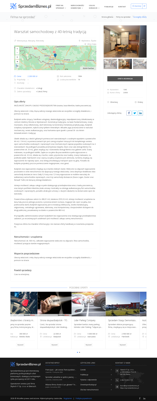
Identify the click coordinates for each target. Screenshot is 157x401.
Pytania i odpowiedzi (88, 379)
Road (17, 66)
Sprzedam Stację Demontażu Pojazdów (99, 320)
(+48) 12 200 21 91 (126, 380)
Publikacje (108, 7)
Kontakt (122, 7)
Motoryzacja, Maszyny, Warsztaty (30, 40)
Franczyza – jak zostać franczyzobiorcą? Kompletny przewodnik (70, 370)
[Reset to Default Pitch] (17, 61)
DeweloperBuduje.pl (88, 384)
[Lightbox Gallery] (125, 41)
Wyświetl (28, 345)
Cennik (83, 370)
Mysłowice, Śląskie (88, 40)
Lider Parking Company (57, 320)
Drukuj (140, 102)
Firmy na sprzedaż (123, 17)
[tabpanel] (27, 320)
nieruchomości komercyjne (77, 6)
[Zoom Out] (17, 53)
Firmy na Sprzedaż (60, 6)
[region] (55, 58)
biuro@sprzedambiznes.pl (129, 386)
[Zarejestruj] (144, 6)
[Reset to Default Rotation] (17, 57)
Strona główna (107, 17)
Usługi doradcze (93, 6)
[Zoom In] (17, 49)
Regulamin (68, 398)
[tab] (55, 44)
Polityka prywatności (84, 398)
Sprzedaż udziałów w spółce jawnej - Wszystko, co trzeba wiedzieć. (72, 377)
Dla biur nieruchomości (89, 389)
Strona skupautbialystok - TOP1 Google (31, 320)
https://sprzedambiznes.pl (129, 388)
